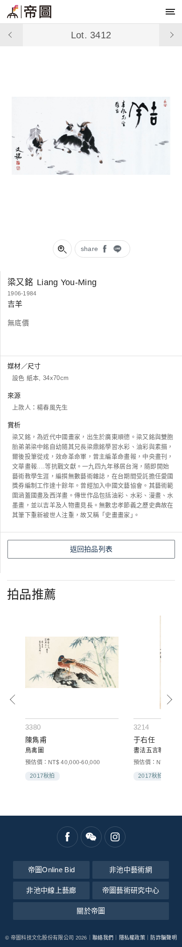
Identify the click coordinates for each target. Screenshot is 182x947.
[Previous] (13, 699)
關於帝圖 (91, 911)
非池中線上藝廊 (51, 890)
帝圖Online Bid (51, 870)
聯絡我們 (102, 937)
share (89, 248)
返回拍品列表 (91, 549)
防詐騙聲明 (163, 937)
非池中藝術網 (130, 870)
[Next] (169, 699)
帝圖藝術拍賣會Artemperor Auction (29, 12)
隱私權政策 (132, 937)
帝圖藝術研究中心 (130, 890)
